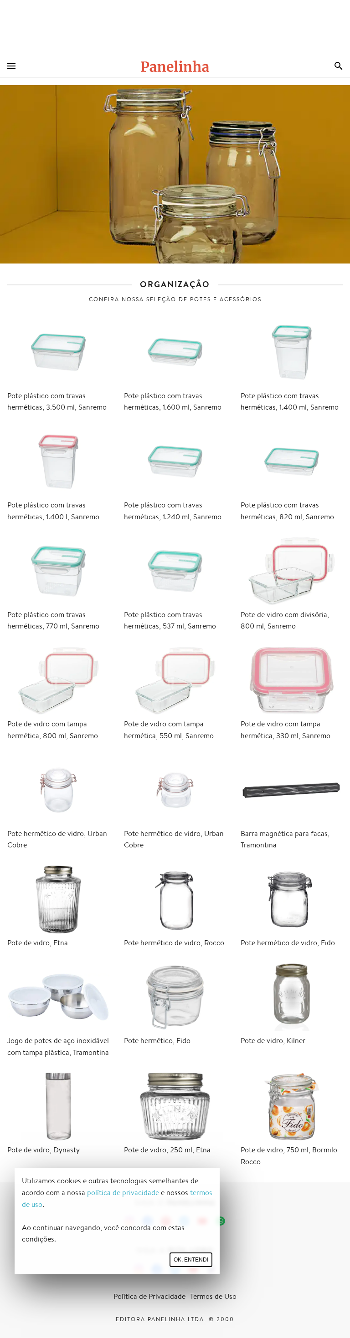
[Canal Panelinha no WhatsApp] (220, 1221)
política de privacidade (123, 1192)
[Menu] (11, 66)
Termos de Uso (213, 1296)
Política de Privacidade (149, 1296)
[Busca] (338, 66)
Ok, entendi (191, 1260)
